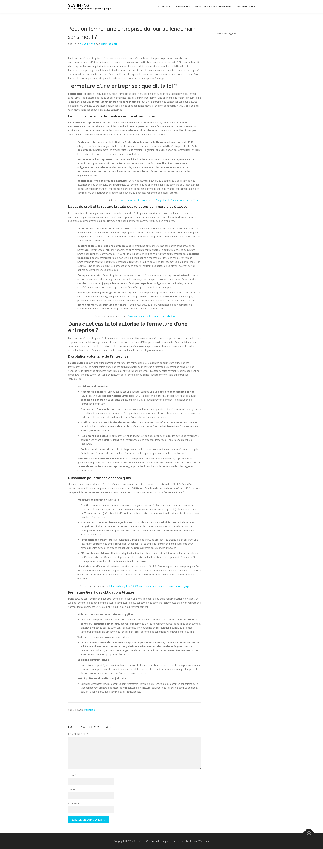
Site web (73, 803)
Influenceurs (246, 6)
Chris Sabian (109, 44)
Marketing (183, 6)
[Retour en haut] (309, 833)
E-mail (73, 789)
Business (164, 6)
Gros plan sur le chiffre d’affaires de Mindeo (151, 316)
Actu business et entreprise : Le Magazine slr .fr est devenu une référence (161, 200)
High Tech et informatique (213, 6)
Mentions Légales (226, 33)
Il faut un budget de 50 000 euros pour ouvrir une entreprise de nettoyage (149, 586)
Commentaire (78, 733)
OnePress (151, 841)
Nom (72, 775)
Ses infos (78, 5)
